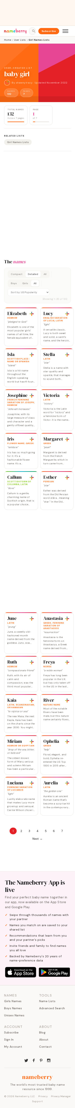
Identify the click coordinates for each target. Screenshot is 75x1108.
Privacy (43, 1096)
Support (37, 1101)
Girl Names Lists (18, 142)
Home (7, 39)
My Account (13, 1046)
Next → (37, 839)
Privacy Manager (61, 1096)
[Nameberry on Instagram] (49, 1060)
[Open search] (32, 31)
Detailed (33, 274)
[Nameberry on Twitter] (26, 1060)
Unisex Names (14, 1015)
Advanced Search (52, 1008)
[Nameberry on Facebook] (34, 1060)
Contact (45, 1046)
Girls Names (13, 1001)
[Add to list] (31, 313)
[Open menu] (65, 31)
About (44, 1039)
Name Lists (47, 1001)
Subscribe (49, 31)
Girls (25, 283)
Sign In (9, 1039)
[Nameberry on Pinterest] (41, 1060)
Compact (16, 274)
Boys (14, 283)
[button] (37, 285)
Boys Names (13, 1008)
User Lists (20, 39)
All (45, 274)
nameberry (37, 1077)
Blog (42, 1032)
